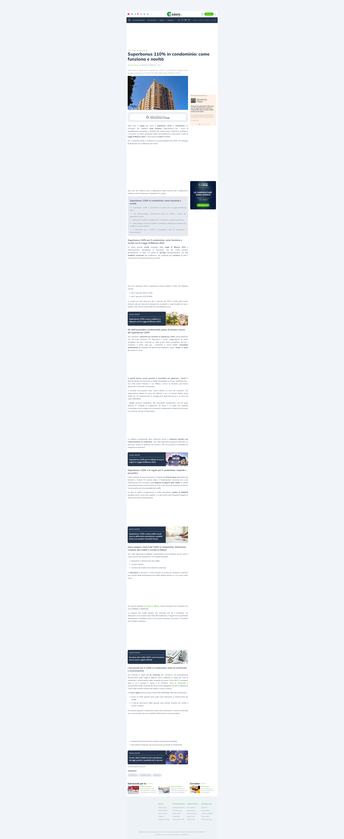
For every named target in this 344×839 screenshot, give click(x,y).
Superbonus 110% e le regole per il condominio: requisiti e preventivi (158, 220)
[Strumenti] (185, 20)
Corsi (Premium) (177, 810)
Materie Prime (191, 816)
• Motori (195, 20)
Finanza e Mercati (192, 804)
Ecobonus (157, 775)
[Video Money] (189, 20)
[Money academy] (182, 20)
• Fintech (201, 20)
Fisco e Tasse (131, 50)
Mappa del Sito (162, 807)
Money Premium (163, 810)
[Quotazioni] (179, 20)
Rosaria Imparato (134, 65)
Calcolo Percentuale (178, 819)
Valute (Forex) (191, 819)
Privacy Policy (205, 816)
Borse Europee (191, 810)
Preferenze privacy (206, 819)
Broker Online (177, 813)
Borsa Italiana (191, 807)
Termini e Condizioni (207, 813)
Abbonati (209, 14)
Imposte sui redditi (142, 50)
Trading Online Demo (179, 807)
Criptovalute (176, 816)
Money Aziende (162, 813)
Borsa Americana (192, 813)
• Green (207, 20)
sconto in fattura (152, 606)
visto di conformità (178, 683)
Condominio (133, 775)
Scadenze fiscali (145, 775)
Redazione (204, 807)
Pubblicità (161, 816)
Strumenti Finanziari (179, 804)
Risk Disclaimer (205, 810)
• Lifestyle (213, 20)
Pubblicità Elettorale (164, 819)
